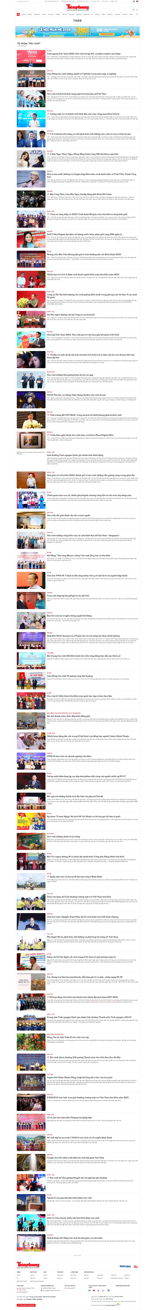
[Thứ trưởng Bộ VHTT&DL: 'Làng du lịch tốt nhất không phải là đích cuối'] (31, 419)
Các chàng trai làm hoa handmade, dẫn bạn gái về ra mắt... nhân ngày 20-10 (84, 977)
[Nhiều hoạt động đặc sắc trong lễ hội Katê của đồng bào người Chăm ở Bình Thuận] (31, 741)
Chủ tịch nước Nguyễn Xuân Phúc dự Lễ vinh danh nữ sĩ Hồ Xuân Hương (82, 916)
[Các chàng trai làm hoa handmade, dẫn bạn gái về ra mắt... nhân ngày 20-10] (31, 981)
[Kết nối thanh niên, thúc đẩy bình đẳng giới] (31, 720)
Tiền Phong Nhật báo (68, 1)
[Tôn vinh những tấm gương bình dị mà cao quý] (31, 379)
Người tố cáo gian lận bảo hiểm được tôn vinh (69, 1197)
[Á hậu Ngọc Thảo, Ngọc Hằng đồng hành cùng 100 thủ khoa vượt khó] (31, 158)
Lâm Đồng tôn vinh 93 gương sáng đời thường (70, 676)
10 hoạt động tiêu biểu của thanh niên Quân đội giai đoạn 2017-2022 (84, 997)
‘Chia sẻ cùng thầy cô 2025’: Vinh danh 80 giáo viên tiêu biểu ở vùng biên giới (88, 214)
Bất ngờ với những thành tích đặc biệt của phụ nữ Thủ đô (75, 796)
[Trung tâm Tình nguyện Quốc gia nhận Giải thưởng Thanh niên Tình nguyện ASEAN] (31, 1022)
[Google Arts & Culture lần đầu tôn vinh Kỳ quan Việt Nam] (31, 1162)
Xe (92, 14)
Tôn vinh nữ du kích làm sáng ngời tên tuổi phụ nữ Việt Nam (76, 93)
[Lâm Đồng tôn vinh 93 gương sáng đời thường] (31, 680)
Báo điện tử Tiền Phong (77, 7)
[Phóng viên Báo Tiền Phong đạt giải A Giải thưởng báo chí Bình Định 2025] (31, 259)
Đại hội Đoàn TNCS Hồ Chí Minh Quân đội (104, 1002)
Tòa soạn (105, 1)
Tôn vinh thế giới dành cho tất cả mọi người (68, 515)
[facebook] (134, 1)
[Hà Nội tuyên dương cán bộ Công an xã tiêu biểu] (31, 319)
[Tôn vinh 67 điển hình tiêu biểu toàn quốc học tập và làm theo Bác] (31, 700)
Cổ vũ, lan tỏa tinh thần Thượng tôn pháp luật (69, 1117)
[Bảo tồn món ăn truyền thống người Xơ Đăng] (31, 620)
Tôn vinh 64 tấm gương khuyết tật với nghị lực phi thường (78, 1177)
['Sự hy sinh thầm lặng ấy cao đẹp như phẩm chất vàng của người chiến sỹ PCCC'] (31, 781)
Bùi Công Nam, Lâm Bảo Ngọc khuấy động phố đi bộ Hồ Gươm (81, 194)
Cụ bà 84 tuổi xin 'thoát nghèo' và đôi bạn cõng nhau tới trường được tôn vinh (85, 1298)
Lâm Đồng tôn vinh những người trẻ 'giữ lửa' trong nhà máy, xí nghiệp (81, 73)
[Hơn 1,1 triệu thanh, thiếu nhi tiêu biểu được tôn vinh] (31, 1222)
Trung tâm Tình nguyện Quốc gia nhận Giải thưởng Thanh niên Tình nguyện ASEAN (89, 1017)
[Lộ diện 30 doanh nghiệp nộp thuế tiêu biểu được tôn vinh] (31, 1283)
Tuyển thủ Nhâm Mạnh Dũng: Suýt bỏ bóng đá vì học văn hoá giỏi (79, 1077)
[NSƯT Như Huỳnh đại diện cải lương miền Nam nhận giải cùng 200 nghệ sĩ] (31, 239)
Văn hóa (97, 14)
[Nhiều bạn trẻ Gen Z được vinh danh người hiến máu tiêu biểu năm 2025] (31, 279)
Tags (77, 20)
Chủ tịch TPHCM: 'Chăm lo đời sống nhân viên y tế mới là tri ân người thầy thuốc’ (87, 575)
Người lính (86, 14)
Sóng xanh (37, 14)
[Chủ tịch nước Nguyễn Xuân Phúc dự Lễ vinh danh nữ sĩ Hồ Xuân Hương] (31, 921)
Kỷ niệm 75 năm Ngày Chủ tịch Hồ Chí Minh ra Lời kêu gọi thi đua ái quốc (84, 816)
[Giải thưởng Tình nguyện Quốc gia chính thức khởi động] (31, 460)
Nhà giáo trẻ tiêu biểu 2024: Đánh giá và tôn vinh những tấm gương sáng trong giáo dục (91, 475)
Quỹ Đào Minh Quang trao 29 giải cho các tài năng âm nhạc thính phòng (83, 635)
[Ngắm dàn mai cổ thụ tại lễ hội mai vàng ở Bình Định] (31, 881)
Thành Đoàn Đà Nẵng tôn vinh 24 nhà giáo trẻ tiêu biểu (74, 1238)
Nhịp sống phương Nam (55, 1034)
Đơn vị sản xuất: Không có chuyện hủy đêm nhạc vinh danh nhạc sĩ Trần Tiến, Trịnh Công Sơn (91, 175)
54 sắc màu (51, 733)
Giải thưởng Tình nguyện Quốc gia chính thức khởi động (75, 455)
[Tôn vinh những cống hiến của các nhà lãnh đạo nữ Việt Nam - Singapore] (31, 540)
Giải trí (104, 14)
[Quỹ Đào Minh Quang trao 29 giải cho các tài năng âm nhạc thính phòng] (31, 640)
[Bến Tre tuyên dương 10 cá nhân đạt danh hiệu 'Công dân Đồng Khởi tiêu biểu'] (31, 861)
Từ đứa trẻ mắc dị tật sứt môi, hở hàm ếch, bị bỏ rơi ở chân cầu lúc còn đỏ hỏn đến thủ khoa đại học (90, 356)
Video (131, 14)
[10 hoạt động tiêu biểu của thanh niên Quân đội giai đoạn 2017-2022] (31, 1002)
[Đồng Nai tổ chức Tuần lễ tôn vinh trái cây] (31, 1042)
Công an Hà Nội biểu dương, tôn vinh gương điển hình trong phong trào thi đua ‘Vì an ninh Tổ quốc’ (92, 296)
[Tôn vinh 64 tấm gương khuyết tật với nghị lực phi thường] (31, 1182)
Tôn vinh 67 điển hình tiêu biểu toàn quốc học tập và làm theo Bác (79, 696)
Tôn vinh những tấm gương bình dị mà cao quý (70, 374)
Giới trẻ (64, 14)
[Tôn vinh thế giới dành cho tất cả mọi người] (31, 520)
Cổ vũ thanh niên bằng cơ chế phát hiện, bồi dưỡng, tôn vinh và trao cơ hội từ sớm (90, 134)
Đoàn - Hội (50, 211)
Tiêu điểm (50, 653)
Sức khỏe (50, 14)
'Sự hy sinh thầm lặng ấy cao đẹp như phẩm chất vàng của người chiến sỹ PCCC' (86, 776)
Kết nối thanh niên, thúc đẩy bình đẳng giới (68, 716)
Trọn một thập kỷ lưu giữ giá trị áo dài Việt (68, 595)
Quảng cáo (113, 1)
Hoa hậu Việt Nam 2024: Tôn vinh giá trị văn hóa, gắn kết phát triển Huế (83, 334)
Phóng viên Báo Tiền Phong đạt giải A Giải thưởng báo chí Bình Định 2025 (84, 254)
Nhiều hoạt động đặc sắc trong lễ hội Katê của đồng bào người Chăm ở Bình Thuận (88, 736)
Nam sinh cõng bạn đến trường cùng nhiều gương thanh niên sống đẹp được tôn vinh (92, 1258)
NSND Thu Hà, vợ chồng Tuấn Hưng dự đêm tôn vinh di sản (76, 395)
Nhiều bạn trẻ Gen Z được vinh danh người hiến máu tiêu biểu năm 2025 (83, 274)
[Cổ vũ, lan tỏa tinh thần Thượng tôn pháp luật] (31, 1122)
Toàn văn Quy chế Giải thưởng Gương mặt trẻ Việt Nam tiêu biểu (79, 896)
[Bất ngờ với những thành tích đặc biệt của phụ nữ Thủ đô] (31, 801)
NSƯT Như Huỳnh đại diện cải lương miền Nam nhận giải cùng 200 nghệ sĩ (84, 234)
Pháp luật (71, 14)
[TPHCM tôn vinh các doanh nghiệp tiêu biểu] (31, 761)
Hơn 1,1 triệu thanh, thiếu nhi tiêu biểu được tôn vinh (73, 1218)
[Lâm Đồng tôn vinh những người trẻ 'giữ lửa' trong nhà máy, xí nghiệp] (31, 78)
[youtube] (137, 1)
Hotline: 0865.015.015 (52, 1)
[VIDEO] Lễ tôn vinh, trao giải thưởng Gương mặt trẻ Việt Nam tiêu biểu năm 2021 (88, 1097)
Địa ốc (44, 14)
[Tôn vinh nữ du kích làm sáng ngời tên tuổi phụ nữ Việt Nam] (31, 98)
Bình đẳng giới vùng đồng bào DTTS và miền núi (63, 713)
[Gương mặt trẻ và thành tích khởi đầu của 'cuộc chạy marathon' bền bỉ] (31, 118)
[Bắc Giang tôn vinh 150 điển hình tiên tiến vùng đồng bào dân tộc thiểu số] (31, 660)
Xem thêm (136, 14)
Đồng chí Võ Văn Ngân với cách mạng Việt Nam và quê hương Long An (81, 957)
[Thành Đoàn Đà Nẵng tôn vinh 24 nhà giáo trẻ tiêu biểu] (31, 1242)
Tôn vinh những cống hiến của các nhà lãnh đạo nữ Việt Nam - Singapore (83, 535)
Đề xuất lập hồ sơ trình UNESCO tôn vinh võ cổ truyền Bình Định (79, 1137)
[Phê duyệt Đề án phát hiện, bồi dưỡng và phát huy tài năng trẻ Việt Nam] (31, 941)
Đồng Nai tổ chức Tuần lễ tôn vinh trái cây (68, 1037)
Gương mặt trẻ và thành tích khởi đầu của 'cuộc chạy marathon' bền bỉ (84, 113)
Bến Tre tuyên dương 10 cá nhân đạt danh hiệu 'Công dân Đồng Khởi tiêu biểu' (86, 856)
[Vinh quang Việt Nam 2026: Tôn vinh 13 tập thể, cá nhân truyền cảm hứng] (31, 58)
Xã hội (24, 14)
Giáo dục (110, 14)
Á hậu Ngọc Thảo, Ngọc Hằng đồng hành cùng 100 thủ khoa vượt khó (84, 154)
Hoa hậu (124, 14)
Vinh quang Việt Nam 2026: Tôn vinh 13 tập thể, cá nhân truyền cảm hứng (83, 53)
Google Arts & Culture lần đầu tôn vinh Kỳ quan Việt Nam (75, 1157)
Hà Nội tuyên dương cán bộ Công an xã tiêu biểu (71, 314)
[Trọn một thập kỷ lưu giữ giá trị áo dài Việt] (31, 600)
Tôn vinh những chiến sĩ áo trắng (63, 836)
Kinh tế (30, 14)
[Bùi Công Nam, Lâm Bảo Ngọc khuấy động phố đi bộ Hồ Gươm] (31, 199)
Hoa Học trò (95, 1)
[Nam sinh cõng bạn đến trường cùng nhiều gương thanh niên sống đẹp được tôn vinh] (31, 1262)
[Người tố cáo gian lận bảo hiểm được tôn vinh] (31, 1202)
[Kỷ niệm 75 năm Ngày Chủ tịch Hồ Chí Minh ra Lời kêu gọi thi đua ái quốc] (31, 821)
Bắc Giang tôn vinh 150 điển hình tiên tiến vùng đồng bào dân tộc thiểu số (83, 655)
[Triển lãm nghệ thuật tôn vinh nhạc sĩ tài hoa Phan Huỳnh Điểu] (31, 439)
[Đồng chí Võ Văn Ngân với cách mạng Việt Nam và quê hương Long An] (31, 961)
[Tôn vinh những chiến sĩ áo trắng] (31, 841)
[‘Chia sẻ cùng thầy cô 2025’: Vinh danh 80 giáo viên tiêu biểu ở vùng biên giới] (31, 219)
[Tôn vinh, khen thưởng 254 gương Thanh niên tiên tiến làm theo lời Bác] (31, 1062)
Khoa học (117, 14)
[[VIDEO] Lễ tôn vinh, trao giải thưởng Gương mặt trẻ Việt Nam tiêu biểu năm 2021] (31, 1102)
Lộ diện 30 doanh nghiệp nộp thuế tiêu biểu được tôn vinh (76, 1278)
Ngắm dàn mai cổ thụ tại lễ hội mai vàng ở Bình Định (76, 876)
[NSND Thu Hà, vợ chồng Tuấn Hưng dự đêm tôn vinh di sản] (31, 399)
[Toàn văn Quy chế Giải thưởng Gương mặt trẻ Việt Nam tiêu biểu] (31, 901)
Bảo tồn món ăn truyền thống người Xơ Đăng (69, 615)
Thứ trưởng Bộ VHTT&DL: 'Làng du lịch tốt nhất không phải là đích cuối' (86, 415)
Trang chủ (18, 14)
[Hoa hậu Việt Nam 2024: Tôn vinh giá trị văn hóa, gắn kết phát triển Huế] (31, 339)
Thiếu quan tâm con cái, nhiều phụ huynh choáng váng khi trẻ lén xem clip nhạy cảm (89, 495)
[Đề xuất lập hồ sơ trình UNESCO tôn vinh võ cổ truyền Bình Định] (31, 1142)
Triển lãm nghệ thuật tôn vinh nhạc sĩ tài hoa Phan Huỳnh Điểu (81, 435)
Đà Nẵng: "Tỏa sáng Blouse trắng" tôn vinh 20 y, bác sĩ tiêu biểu (78, 555)
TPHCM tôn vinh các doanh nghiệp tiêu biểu (69, 756)
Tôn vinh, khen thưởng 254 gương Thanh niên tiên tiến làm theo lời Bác (85, 1057)
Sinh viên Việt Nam (83, 1)
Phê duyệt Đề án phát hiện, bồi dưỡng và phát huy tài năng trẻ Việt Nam (82, 936)
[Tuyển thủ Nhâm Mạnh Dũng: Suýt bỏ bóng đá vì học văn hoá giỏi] (31, 1082)
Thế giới (58, 14)
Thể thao (79, 14)
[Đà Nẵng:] (31, 560)
